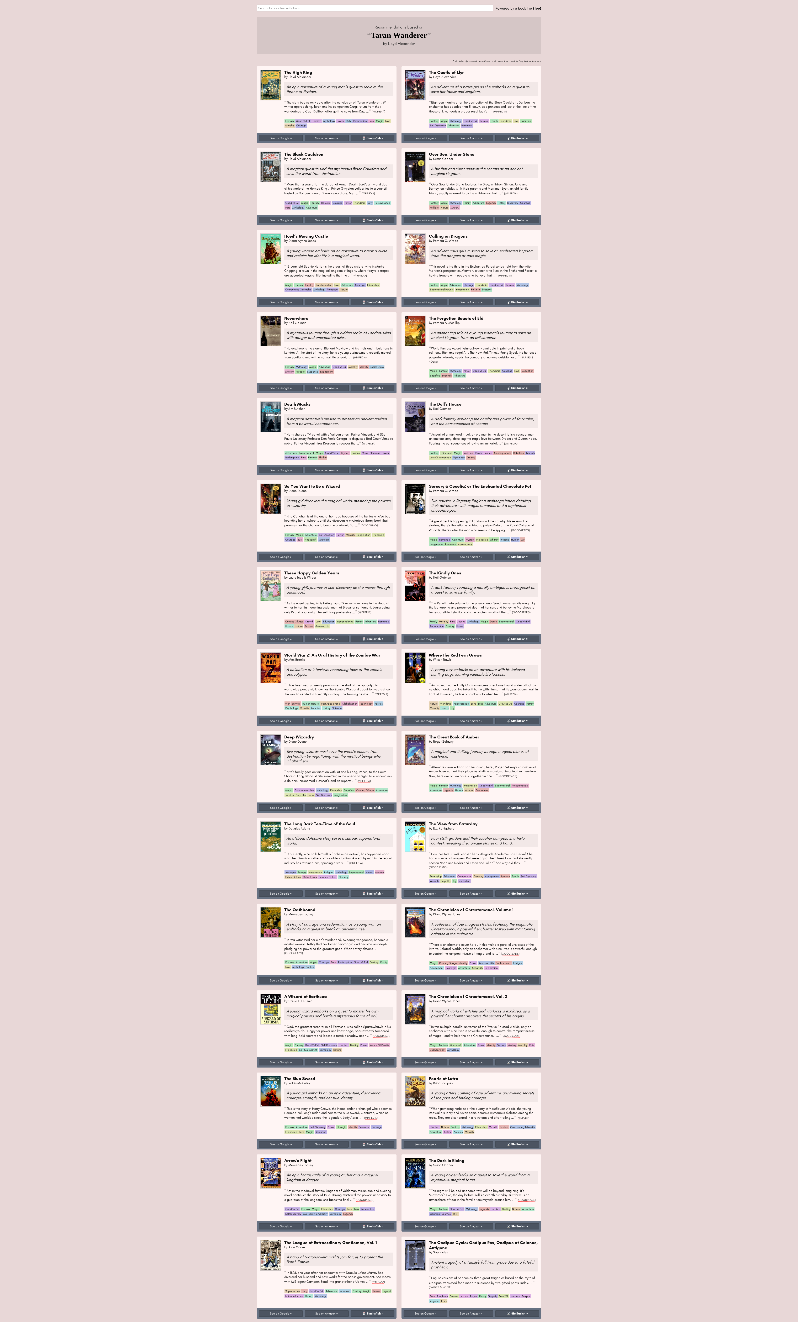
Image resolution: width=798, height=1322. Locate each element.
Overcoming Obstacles (298, 289)
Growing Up (322, 626)
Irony (444, 1301)
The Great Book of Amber (454, 736)
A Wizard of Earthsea (305, 996)
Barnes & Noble (440, 1287)
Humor (515, 539)
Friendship (505, 120)
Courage (301, 125)
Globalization (349, 703)
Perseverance (382, 202)
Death (493, 621)
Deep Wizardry (299, 736)
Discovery (512, 202)
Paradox (300, 371)
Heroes (376, 1291)
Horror (459, 626)
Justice (488, 452)
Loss (480, 703)
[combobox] (375, 8)
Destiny (356, 452)
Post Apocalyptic (330, 703)
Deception (527, 370)
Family (494, 120)
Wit (523, 539)
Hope (311, 795)
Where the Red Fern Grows (455, 655)
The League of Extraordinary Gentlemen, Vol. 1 (330, 1242)
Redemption (360, 120)
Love (387, 120)
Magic (379, 120)
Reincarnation (520, 785)
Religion (328, 872)
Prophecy (442, 1296)
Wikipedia (378, 111)
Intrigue (504, 539)
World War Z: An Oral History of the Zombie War (332, 655)
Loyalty (444, 708)
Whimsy (494, 539)
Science (337, 708)
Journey (446, 1213)
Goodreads (370, 525)
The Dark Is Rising (446, 1160)
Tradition (468, 452)
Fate (371, 120)
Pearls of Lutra (443, 1078)
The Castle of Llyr (446, 72)
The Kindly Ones (445, 572)
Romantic (450, 544)
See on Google (279, 138)
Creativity (477, 967)
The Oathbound (299, 909)
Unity (304, 1291)
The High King (298, 72)
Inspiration (464, 881)
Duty (348, 120)
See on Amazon (325, 138)
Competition (464, 876)
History (501, 202)
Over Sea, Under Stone (451, 154)
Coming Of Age (294, 621)
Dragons (486, 289)
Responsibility (486, 963)
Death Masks (297, 404)
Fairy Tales (446, 452)
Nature (444, 207)
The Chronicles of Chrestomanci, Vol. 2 (468, 996)
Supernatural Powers (441, 289)
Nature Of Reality (379, 1045)
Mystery (455, 207)
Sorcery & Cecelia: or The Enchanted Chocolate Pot (480, 486)
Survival (309, 626)
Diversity (478, 876)
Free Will (504, 1296)
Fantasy (289, 120)
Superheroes (292, 1291)
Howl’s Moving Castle (306, 236)
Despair (526, 1296)
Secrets (530, 452)
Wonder (469, 790)
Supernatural (306, 452)
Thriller (323, 457)
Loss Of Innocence (440, 457)
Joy (452, 708)
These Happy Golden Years (311, 572)
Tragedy (492, 1296)
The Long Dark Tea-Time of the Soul (319, 823)
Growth (309, 621)
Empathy (301, 795)
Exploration (491, 967)
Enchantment (503, 963)
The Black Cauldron (303, 154)
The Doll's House (445, 404)
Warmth (434, 881)
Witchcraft (310, 539)
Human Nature (310, 703)
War (287, 703)
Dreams (471, 457)
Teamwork (345, 1291)
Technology (366, 703)
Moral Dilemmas (371, 452)
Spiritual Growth (308, 1049)
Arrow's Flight (298, 1160)
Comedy (343, 877)
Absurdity (290, 872)
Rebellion (518, 452)
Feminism (364, 1127)
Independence (345, 621)
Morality (289, 125)
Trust (299, 539)
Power (340, 120)
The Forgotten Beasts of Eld (456, 318)
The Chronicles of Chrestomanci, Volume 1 (471, 909)
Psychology (291, 708)
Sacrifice (526, 120)
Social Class (377, 366)
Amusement (436, 967)
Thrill (455, 1213)
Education (329, 621)
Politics (378, 703)
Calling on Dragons (448, 236)
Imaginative (436, 544)
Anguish (434, 1301)
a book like (528, 8)
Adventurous (465, 544)
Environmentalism (304, 790)
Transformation (324, 284)
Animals (458, 1131)
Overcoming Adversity (522, 1127)
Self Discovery (438, 125)
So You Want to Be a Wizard (312, 486)
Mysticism (324, 539)
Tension (289, 795)
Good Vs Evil (303, 120)
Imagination (462, 289)
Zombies (315, 708)
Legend (387, 1291)
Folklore (434, 207)
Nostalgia (451, 967)
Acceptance (492, 876)
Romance (466, 125)
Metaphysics (310, 877)
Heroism (316, 120)
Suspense (312, 371)
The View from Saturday (453, 823)
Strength (341, 1127)
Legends (491, 202)
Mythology (329, 120)
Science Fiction (327, 877)
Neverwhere (296, 318)
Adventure (453, 125)
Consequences (502, 452)
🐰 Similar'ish (371, 138)
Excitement (326, 371)
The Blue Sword (299, 1078)
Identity (309, 284)
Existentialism (293, 877)
